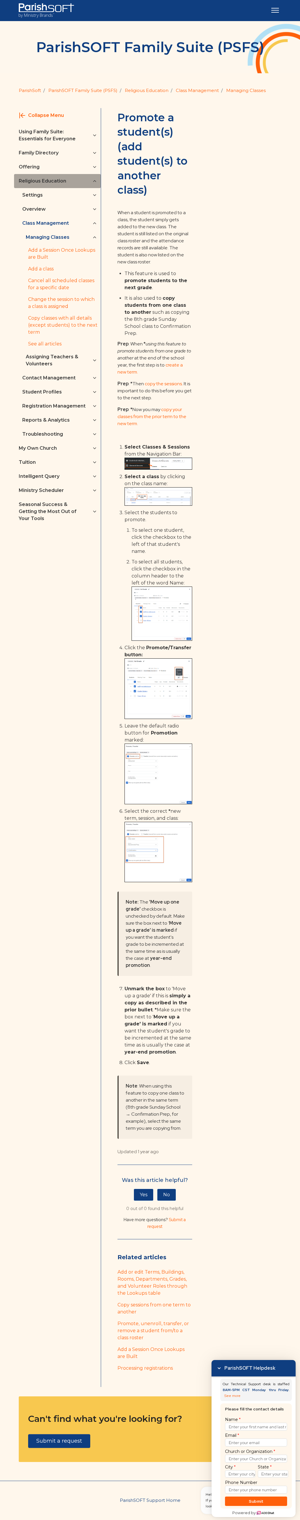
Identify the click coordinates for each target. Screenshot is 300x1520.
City (230, 1467)
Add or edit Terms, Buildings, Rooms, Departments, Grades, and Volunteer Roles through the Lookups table (152, 1282)
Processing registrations (145, 1368)
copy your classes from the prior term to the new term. (151, 416)
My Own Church (38, 448)
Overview (34, 209)
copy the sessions (163, 384)
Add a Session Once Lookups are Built (151, 1353)
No (166, 1194)
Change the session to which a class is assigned (61, 302)
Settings (32, 195)
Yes (143, 1194)
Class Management (197, 90)
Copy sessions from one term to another (154, 1308)
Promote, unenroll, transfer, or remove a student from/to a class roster (153, 1330)
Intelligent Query (39, 476)
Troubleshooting (42, 434)
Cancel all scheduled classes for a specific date (61, 284)
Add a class (41, 269)
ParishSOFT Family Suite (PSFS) (82, 90)
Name (233, 1419)
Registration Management (54, 406)
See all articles (45, 344)
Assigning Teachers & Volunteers (52, 360)
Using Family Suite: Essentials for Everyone (47, 135)
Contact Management (49, 378)
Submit (256, 1501)
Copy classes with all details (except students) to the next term (63, 325)
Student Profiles (42, 392)
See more (232, 1396)
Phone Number (241, 1482)
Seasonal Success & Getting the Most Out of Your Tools (47, 511)
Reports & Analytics (46, 420)
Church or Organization (250, 1451)
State (265, 1467)
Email (232, 1435)
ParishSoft (30, 90)
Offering (29, 167)
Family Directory (39, 153)
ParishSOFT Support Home (150, 1500)
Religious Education (146, 90)
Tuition (27, 462)
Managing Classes (246, 90)
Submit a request (59, 1441)
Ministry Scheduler (41, 490)
